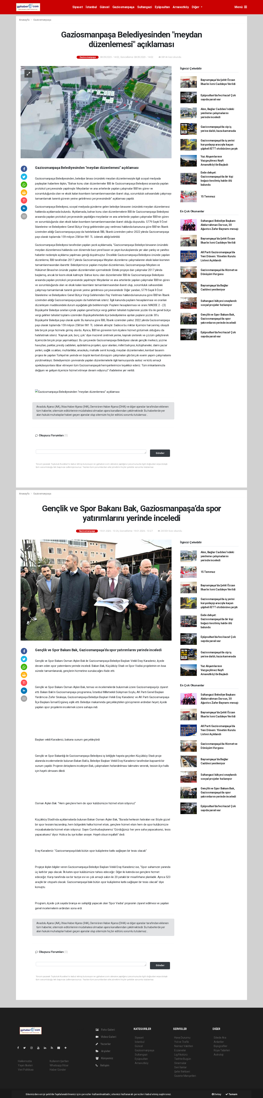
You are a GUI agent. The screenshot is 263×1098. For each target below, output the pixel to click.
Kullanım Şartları (59, 1061)
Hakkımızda (25, 1061)
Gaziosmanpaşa (123, 7)
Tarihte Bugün (182, 1058)
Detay (217, 1094)
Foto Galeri (108, 1029)
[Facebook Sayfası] (19, 1047)
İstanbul (91, 7)
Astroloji (218, 1054)
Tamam (232, 1094)
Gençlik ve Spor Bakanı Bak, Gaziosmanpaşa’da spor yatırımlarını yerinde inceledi (218, 318)
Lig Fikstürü (181, 1054)
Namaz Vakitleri (183, 1046)
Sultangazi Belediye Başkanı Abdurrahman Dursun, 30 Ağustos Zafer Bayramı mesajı (219, 224)
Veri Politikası (26, 1069)
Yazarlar (105, 1044)
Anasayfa (24, 19)
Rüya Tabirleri (222, 1050)
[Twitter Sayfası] (26, 1047)
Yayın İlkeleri (25, 1065)
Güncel (104, 7)
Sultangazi (144, 7)
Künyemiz (107, 1058)
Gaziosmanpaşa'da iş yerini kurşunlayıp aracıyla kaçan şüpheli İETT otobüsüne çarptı (219, 144)
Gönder (160, 453)
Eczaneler (180, 1050)
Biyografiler (220, 1046)
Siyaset (77, 7)
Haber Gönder (58, 1069)
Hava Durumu (182, 1037)
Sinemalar (180, 1063)
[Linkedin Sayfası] (46, 1047)
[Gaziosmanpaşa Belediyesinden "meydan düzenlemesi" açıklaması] (96, 111)
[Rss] (53, 1047)
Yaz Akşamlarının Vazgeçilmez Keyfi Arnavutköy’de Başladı (214, 160)
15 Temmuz (208, 196)
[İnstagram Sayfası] (33, 1047)
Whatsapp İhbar (59, 1065)
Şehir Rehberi (182, 1071)
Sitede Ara (220, 1037)
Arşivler (106, 1051)
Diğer (196, 7)
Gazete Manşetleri (185, 1075)
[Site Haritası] (60, 1047)
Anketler (219, 1041)
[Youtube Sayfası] (40, 1047)
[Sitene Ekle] (67, 1047)
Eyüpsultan (162, 7)
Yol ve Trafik (181, 1041)
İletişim (104, 1065)
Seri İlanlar (180, 1067)
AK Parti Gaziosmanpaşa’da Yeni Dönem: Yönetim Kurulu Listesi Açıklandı (218, 256)
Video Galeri (108, 1036)
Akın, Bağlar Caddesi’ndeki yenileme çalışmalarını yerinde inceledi (217, 113)
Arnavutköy (181, 7)
